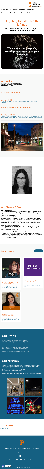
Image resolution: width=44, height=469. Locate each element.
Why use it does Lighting (10, 448)
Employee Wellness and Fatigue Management (16, 107)
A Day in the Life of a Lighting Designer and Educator (10, 283)
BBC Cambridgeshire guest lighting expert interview (31, 280)
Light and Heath (35, 448)
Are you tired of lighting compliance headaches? (8, 315)
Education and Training (8, 115)
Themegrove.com (27, 467)
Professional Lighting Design (10, 92)
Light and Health (6, 100)
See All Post (37, 250)
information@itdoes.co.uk (30, 459)
